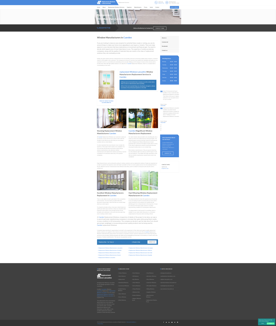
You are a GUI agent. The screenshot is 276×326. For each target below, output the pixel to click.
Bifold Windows (122, 300)
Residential (165, 46)
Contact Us (152, 241)
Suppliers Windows (151, 292)
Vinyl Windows (150, 273)
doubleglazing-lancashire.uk (167, 285)
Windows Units (136, 292)
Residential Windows (123, 282)
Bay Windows (136, 279)
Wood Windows (150, 279)
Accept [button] (271, 323)
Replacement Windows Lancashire (107, 257)
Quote (151, 7)
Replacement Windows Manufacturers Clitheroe (140, 250)
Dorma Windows (136, 285)
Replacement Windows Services (116, 7)
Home (98, 7)
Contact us (164, 50)
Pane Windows (136, 273)
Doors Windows (122, 297)
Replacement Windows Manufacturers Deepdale (140, 255)
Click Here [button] (267, 321)
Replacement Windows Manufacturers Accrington (141, 248)
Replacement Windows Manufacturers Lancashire (110, 248)
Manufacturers (137, 7)
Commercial (165, 42)
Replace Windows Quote (136, 299)
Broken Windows (137, 295)
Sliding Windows (150, 289)
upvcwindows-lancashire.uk (167, 289)
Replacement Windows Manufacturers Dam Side (140, 252)
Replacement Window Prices (151, 301)
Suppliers (129, 7)
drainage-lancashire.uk (166, 273)
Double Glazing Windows (122, 289)
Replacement (122, 279)
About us (164, 38)
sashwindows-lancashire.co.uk (168, 276)
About (104, 7)
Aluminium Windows (151, 276)
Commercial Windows (124, 285)
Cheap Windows (136, 289)
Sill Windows (136, 276)
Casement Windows (151, 282)
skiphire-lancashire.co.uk (166, 279)
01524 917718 (161, 3)
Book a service (174, 7)
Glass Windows (122, 293)
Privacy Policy (100, 323)
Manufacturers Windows (150, 296)
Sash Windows (122, 276)
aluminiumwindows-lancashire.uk (168, 282)
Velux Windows (136, 282)
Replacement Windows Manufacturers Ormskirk (110, 250)
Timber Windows (123, 273)
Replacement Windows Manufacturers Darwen (110, 255)
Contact (157, 7)
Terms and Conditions (131, 322)
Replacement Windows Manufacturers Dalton (109, 252)
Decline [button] (262, 323)
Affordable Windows (151, 285)
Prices (145, 7)
